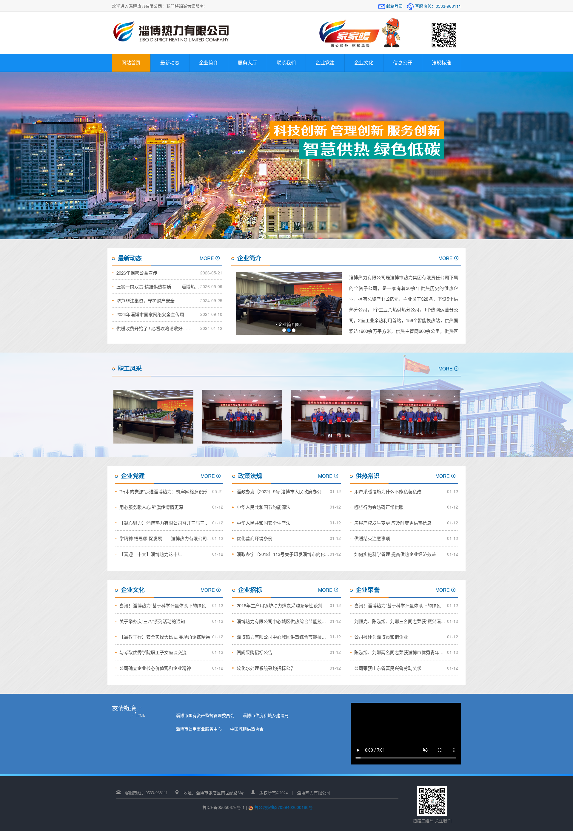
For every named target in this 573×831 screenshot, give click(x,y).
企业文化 (363, 62)
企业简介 (208, 62)
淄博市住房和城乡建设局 (266, 715)
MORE (207, 258)
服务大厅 (247, 62)
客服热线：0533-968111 (437, 6)
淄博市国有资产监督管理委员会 (205, 715)
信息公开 (402, 62)
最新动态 (169, 62)
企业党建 (325, 62)
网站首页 (131, 62)
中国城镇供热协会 (247, 729)
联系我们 (286, 62)
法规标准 (441, 62)
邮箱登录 (394, 6)
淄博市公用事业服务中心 (199, 729)
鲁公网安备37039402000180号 (283, 807)
